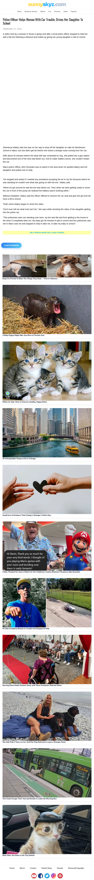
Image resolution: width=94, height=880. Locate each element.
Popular (74, 11)
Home (12, 868)
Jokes (65, 11)
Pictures (57, 11)
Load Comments (11, 245)
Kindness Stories (31, 11)
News (19, 11)
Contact (33, 868)
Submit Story (46, 868)
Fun (49, 11)
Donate (60, 868)
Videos (42, 11)
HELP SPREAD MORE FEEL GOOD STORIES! (47, 233)
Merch (22, 868)
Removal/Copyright (76, 868)
